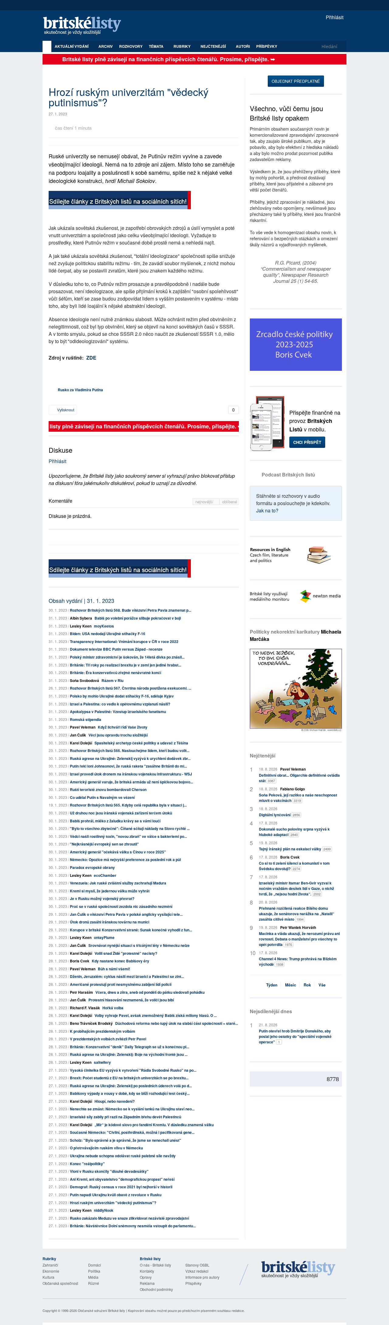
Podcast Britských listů (288, 474)
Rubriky (182, 46)
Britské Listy (298, 1270)
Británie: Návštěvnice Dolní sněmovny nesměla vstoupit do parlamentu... (133, 1225)
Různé (93, 1283)
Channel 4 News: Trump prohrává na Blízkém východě (298, 961)
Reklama (147, 1283)
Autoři (243, 46)
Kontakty (147, 1271)
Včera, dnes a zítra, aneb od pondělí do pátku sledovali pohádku (150, 992)
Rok (307, 985)
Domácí (94, 1264)
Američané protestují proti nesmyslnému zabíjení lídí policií (120, 984)
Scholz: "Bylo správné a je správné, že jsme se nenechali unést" (125, 1140)
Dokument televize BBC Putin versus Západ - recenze (116, 649)
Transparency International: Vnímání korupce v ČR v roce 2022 (124, 641)
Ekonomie (51, 1271)
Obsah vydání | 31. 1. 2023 (81, 600)
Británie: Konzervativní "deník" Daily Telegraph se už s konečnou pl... (129, 1046)
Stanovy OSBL (197, 1264)
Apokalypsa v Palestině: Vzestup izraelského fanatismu (118, 711)
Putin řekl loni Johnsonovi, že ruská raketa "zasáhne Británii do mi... (128, 766)
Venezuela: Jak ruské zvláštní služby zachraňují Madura (118, 883)
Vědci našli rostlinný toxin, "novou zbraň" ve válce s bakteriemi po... (128, 836)
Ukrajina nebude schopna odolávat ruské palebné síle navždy (123, 1155)
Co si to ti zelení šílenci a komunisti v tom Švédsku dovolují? (294, 865)
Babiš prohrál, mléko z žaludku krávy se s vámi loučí (115, 821)
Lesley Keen (80, 626)
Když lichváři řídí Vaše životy (122, 727)
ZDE (91, 357)
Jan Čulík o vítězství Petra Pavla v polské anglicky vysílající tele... (126, 914)
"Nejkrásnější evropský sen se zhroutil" (104, 844)
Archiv (105, 46)
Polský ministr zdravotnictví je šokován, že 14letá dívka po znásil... (127, 657)
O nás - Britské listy (155, 1264)
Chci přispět (307, 442)
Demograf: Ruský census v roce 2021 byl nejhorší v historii (121, 1187)
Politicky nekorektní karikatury (295, 635)
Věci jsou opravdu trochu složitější (118, 735)
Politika (94, 1271)
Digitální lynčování (279, 814)
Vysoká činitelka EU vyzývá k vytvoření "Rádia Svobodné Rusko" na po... (133, 1070)
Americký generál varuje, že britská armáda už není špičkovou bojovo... (131, 782)
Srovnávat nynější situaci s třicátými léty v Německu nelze (139, 945)
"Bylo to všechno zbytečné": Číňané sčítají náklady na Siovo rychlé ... (130, 828)
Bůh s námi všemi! (114, 969)
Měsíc (290, 985)
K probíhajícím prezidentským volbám (102, 1031)
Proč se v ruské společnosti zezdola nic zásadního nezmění (121, 906)
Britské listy (85, 26)
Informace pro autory (202, 1277)
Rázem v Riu (112, 680)
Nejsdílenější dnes (271, 1011)
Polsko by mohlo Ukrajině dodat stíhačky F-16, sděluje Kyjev (122, 696)
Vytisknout (65, 409)
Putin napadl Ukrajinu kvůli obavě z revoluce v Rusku (115, 1194)
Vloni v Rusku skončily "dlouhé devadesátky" (109, 1171)
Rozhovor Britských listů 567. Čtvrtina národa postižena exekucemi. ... (130, 688)
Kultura (48, 1277)
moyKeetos (104, 626)
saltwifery (102, 1062)
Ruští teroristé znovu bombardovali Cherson (108, 789)
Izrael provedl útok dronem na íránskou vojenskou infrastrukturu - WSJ (131, 774)
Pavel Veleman (82, 727)
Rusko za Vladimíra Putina (80, 389)
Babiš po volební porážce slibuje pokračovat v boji (138, 618)
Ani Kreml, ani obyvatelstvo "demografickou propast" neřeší (122, 1179)
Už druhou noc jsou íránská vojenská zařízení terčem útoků (121, 813)
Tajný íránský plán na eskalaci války (295, 849)
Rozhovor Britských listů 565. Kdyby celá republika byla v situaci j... (128, 805)
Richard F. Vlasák (85, 1007)
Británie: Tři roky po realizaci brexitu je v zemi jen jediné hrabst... (125, 665)
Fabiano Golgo (292, 789)
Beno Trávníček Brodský (91, 1023)
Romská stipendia (85, 719)
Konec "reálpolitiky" (87, 1163)
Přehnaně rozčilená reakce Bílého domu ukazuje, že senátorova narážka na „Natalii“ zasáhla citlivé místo (296, 913)
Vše (321, 985)
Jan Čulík (78, 735)
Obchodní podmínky (156, 1289)
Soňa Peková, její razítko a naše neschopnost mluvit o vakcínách (298, 797)
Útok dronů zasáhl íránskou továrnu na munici (109, 922)
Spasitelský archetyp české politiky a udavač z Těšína (141, 743)
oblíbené (229, 501)
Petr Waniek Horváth (298, 927)
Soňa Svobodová (84, 680)
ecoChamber (105, 875)
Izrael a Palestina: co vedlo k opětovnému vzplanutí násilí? (120, 704)
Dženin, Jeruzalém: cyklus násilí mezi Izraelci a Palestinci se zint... (127, 976)
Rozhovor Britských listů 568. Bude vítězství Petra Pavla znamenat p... (130, 610)
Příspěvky (266, 46)
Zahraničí (50, 1264)
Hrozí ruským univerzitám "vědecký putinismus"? (113, 1202)
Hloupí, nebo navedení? (115, 1101)
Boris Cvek (79, 961)
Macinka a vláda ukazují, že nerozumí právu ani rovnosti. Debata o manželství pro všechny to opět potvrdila (299, 939)
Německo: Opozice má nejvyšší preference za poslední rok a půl (125, 859)
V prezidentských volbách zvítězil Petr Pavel (108, 1039)
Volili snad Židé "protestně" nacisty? (126, 953)
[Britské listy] (120, 200)
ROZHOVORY (131, 46)
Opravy (146, 1277)
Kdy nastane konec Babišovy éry (120, 961)
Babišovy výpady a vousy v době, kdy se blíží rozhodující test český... (130, 1093)
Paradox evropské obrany (92, 867)
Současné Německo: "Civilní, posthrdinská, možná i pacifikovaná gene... (132, 1132)
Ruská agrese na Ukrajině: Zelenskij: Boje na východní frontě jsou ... (129, 1054)
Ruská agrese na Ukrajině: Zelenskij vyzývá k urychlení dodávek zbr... (130, 758)
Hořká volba (112, 1007)
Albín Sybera (81, 618)
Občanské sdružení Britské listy (101, 1310)
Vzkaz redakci (196, 1271)
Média (93, 1277)
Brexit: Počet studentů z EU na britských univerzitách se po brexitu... (129, 1078)
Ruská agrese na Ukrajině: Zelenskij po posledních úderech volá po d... (131, 1085)
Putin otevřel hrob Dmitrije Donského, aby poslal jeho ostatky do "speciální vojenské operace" (295, 1036)
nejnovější (205, 501)
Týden (271, 985)
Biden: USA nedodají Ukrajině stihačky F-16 (107, 633)
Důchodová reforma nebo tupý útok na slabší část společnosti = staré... (176, 1023)
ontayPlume (104, 937)
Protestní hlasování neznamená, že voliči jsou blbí (131, 1000)
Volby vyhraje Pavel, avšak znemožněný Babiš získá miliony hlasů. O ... (156, 1015)
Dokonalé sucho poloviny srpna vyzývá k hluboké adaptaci (294, 831)
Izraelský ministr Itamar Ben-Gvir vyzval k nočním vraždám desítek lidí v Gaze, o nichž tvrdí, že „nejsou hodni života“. (296, 888)
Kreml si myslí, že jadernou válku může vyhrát (110, 891)
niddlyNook (103, 1210)
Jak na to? (267, 510)
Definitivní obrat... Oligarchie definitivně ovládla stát (299, 777)
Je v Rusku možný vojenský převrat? (102, 898)
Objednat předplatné (296, 81)
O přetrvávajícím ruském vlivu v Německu (106, 1148)
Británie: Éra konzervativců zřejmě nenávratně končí (115, 672)
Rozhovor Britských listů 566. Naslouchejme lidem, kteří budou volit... (129, 750)
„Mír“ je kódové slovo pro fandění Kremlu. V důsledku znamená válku (154, 1124)
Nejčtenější (262, 755)
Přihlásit (334, 17)
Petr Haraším (81, 992)
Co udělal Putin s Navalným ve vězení (102, 797)
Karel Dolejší (81, 743)
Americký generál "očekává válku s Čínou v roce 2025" (118, 852)
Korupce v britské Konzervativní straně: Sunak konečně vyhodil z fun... (131, 930)
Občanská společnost (60, 1283)
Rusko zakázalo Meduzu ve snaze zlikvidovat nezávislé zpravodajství (129, 1218)
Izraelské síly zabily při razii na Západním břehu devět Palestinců (125, 1116)
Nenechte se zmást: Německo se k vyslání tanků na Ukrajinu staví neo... (132, 1109)
